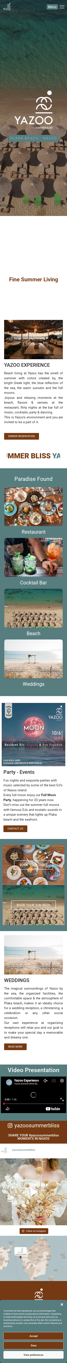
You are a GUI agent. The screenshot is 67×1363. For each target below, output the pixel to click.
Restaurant (34, 532)
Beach (33, 633)
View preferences (33, 1354)
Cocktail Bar (33, 583)
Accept (34, 1336)
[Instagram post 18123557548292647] (33, 1191)
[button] (62, 1304)
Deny (33, 1345)
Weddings (33, 684)
